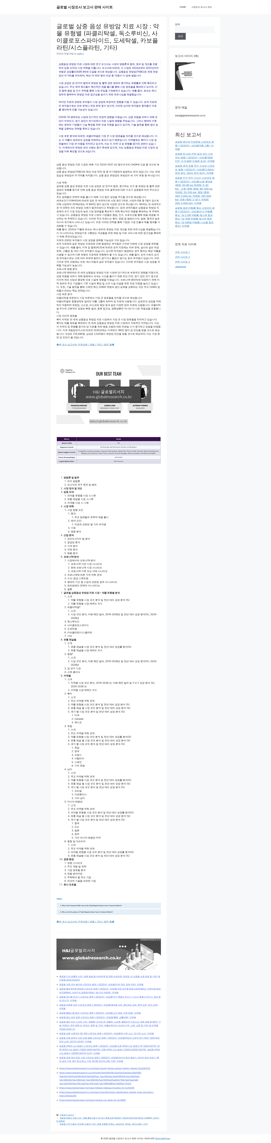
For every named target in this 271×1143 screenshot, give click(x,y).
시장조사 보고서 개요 (202, 7)
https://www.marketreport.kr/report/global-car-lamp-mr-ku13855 (92, 1100)
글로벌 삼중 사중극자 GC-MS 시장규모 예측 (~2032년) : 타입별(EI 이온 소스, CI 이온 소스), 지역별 (106, 1033)
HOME (183, 7)
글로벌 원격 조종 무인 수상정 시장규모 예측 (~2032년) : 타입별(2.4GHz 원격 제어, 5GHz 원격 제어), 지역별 (195, 170)
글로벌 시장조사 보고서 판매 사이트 (84, 7)
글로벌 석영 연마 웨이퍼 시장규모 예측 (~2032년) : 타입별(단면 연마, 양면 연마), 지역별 (101, 984)
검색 (177, 24)
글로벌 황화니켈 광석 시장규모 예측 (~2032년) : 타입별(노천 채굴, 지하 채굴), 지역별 (100, 1013)
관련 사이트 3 (182, 261)
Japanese (180, 266)
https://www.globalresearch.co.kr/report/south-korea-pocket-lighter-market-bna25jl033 (104, 1068)
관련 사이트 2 (182, 257)
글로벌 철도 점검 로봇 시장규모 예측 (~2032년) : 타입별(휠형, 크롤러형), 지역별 (97, 1017)
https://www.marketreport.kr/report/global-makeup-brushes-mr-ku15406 (96, 1088)
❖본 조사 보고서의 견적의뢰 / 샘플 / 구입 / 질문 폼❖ (85, 344)
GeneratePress (162, 1138)
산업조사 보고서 (67, 1115)
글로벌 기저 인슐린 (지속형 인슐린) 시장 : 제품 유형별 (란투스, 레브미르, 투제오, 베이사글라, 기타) (104, 1124)
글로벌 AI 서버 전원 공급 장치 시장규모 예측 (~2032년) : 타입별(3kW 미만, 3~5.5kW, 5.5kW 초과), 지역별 (195, 158)
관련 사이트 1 (182, 252)
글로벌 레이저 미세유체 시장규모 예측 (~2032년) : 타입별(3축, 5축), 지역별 (194, 146)
